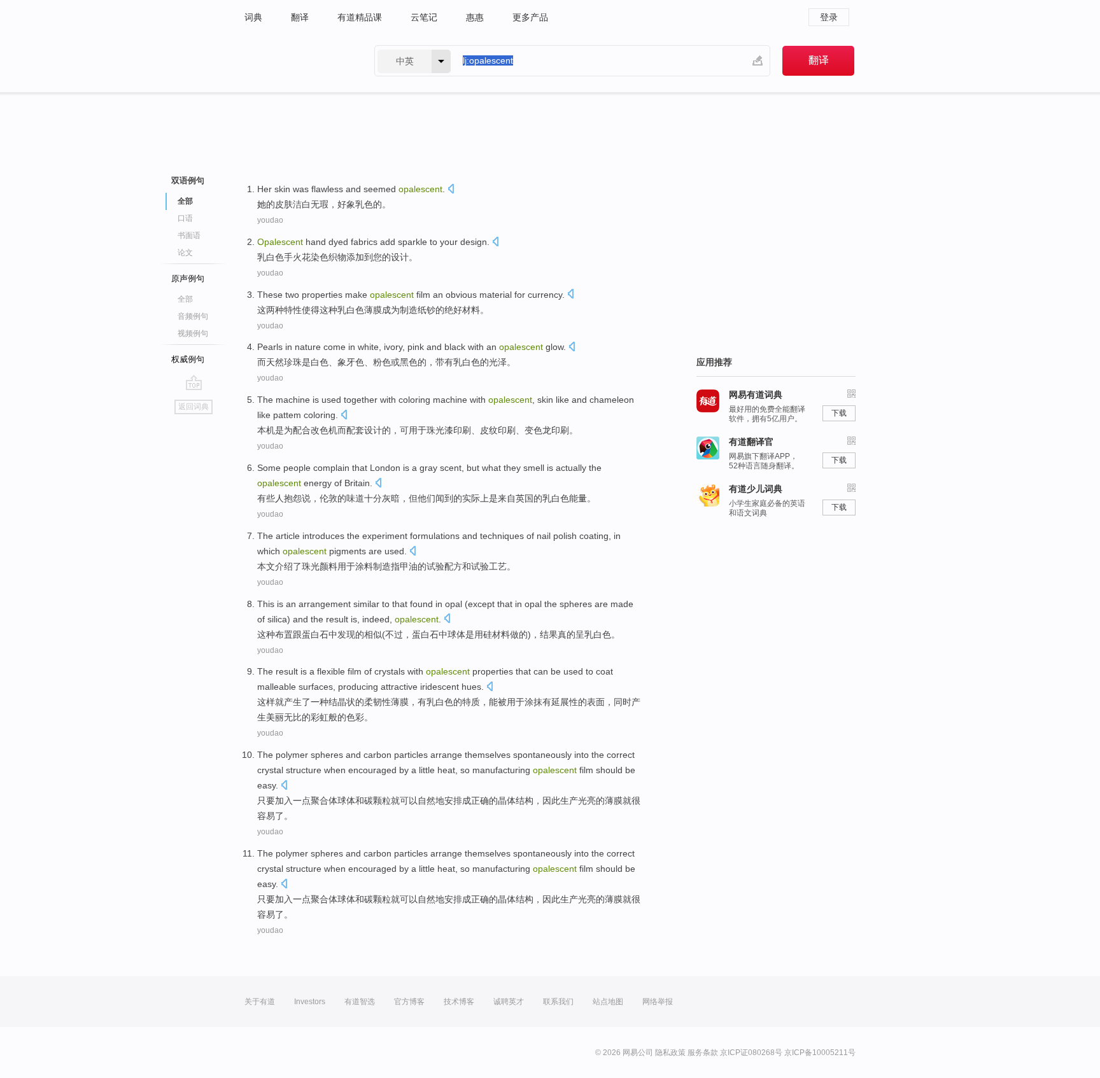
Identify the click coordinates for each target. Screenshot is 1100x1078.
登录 (829, 17)
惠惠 (475, 17)
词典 (253, 17)
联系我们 (558, 1001)
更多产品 (530, 17)
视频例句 (193, 333)
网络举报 (657, 1001)
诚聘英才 (508, 1001)
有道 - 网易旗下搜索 (296, 61)
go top (194, 382)
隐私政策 (670, 1052)
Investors (309, 1001)
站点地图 (608, 1001)
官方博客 (409, 1001)
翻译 (300, 17)
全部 (185, 299)
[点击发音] (451, 190)
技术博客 (459, 1001)
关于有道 (259, 1001)
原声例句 (187, 278)
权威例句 (187, 359)
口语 (185, 218)
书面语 (189, 235)
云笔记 (424, 17)
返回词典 (193, 406)
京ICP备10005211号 (820, 1052)
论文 (185, 252)
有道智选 (359, 1001)
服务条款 (703, 1052)
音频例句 (193, 316)
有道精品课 (359, 17)
